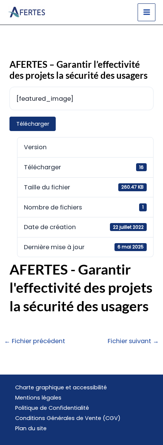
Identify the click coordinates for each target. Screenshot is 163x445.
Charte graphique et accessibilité (61, 387)
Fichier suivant (133, 341)
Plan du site (31, 428)
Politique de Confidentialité (52, 408)
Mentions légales (38, 397)
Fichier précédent (34, 341)
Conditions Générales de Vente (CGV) (68, 418)
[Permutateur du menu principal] (146, 12)
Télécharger (32, 124)
